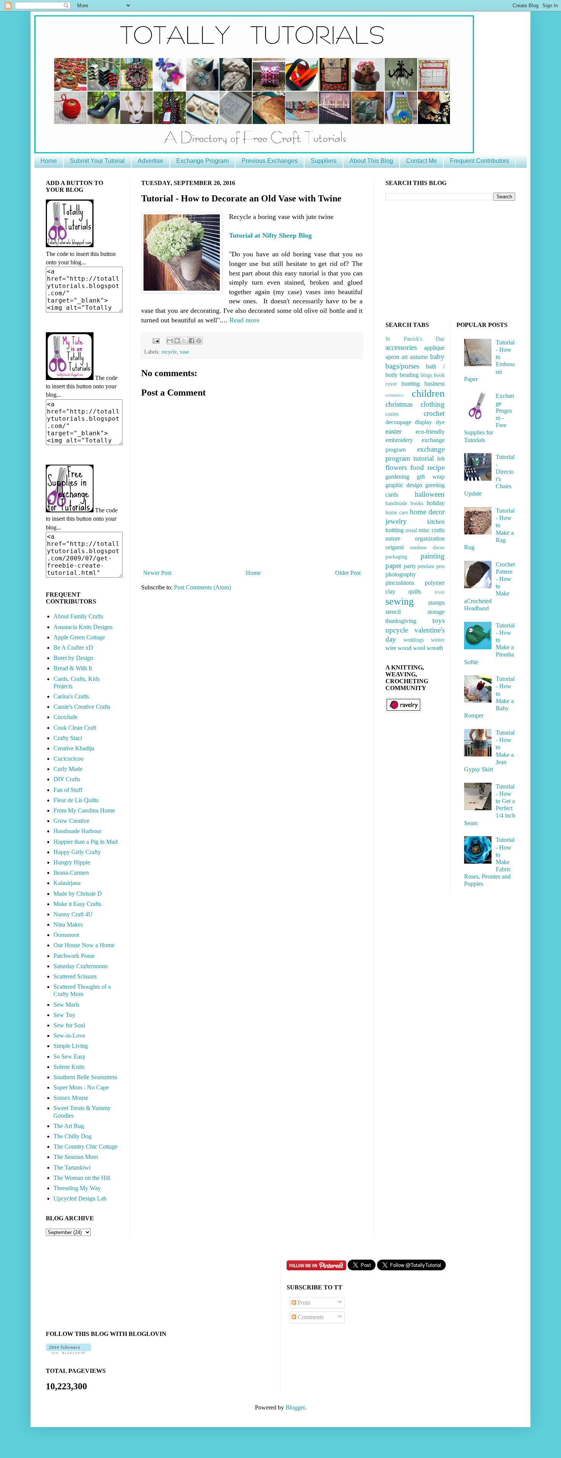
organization (430, 538)
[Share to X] (184, 340)
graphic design (403, 485)
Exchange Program (202, 161)
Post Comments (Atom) (202, 587)
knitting (394, 530)
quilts (414, 591)
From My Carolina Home (84, 810)
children (428, 393)
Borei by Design (73, 658)
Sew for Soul (69, 1025)
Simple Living (70, 1046)
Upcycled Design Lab (79, 1198)
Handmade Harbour (77, 831)
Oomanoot (66, 935)
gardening (397, 476)
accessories (401, 347)
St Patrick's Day (415, 339)
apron (392, 357)
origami (394, 547)
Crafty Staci (67, 738)
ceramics (394, 395)
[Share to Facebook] (191, 340)
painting (433, 556)
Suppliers (324, 161)
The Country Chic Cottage (85, 1146)
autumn (419, 357)
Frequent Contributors (479, 161)
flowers (396, 467)
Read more (244, 320)
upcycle (396, 630)
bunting (410, 383)
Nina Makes (68, 924)
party (410, 566)
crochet (434, 413)
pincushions (399, 582)
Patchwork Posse (74, 956)
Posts (303, 1302)
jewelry (396, 521)
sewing (399, 601)
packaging (396, 557)
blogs (426, 375)
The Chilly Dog (72, 1136)
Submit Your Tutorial (97, 161)
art (404, 357)
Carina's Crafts (71, 696)
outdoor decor (427, 547)
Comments (310, 1317)
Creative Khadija (73, 748)
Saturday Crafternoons (80, 966)
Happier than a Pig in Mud (85, 841)
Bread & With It (72, 668)
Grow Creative (71, 821)
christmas (399, 404)
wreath (435, 648)
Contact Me (421, 161)
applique (434, 347)
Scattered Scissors (75, 976)
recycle (169, 352)
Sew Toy (64, 1015)
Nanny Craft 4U (73, 914)
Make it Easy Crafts (77, 904)
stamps (436, 602)
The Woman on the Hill (81, 1178)
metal (411, 530)
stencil (393, 611)
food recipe (427, 467)
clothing (433, 404)
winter (438, 640)
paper (393, 566)
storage (436, 611)
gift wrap (430, 476)
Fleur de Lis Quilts (75, 800)
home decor (427, 512)
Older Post (348, 573)
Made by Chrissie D (77, 893)
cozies (391, 414)
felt (441, 458)
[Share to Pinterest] (199, 340)
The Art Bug (68, 1126)
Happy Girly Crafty (77, 852)
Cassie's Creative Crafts (81, 706)
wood (404, 648)
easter (393, 431)
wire (390, 648)
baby (437, 356)
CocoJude (65, 717)
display (423, 422)
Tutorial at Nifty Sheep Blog (270, 235)
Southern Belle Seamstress (85, 1077)
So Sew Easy (69, 1056)
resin (440, 592)
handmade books (404, 503)
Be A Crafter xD (73, 647)
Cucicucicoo (68, 758)
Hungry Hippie (71, 862)
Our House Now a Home (83, 945)
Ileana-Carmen (71, 872)
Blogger (295, 1407)
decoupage (398, 422)
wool (419, 648)
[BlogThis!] (177, 340)
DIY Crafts (66, 779)
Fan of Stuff (67, 790)
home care (396, 512)
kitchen (436, 521)
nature (392, 538)
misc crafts (431, 530)
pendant (426, 566)
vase (184, 352)
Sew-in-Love (69, 1035)
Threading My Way (77, 1188)
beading (409, 375)
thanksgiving (400, 621)
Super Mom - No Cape (81, 1087)
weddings (413, 640)
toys (438, 620)
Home (48, 161)
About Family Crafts (78, 616)
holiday (436, 503)
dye (440, 422)
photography (400, 574)
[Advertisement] (442, 259)
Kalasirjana (67, 883)
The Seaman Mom (75, 1157)
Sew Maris (66, 1004)
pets (440, 566)
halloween (430, 494)
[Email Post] (155, 340)
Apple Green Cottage (79, 637)
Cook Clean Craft (74, 727)
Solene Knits (68, 1067)
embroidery (399, 440)
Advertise (150, 161)
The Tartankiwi (71, 1167)
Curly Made (67, 769)
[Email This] (170, 340)
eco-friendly (430, 431)
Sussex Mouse (70, 1097)
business (434, 383)
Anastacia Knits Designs (83, 627)
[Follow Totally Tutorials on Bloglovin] (68, 1352)
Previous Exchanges (270, 161)
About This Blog (371, 161)
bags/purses (402, 366)
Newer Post (157, 573)
